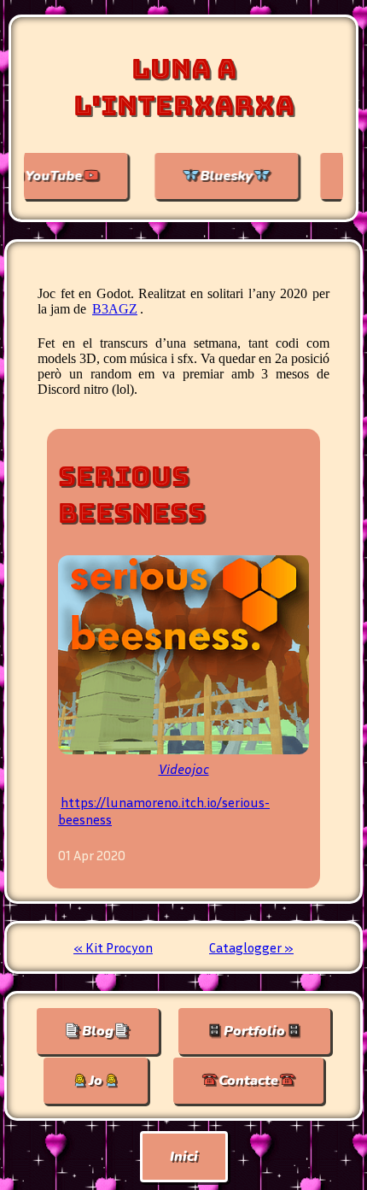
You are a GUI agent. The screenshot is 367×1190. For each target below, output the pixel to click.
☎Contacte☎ (248, 1080)
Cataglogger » (251, 947)
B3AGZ (114, 309)
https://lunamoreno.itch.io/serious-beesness (164, 811)
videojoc (184, 768)
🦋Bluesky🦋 (202, 176)
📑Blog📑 (97, 1031)
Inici (184, 1156)
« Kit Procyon (113, 947)
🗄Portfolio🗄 (254, 1031)
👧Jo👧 (95, 1080)
